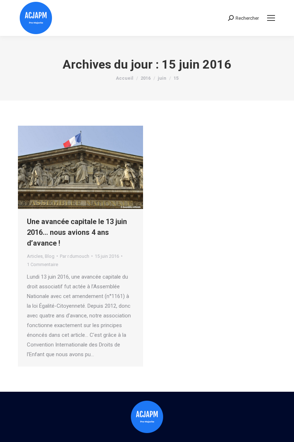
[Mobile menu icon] (271, 18)
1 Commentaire (42, 264)
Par (74, 256)
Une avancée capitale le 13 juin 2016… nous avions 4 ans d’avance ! (77, 232)
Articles (35, 256)
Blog (49, 256)
